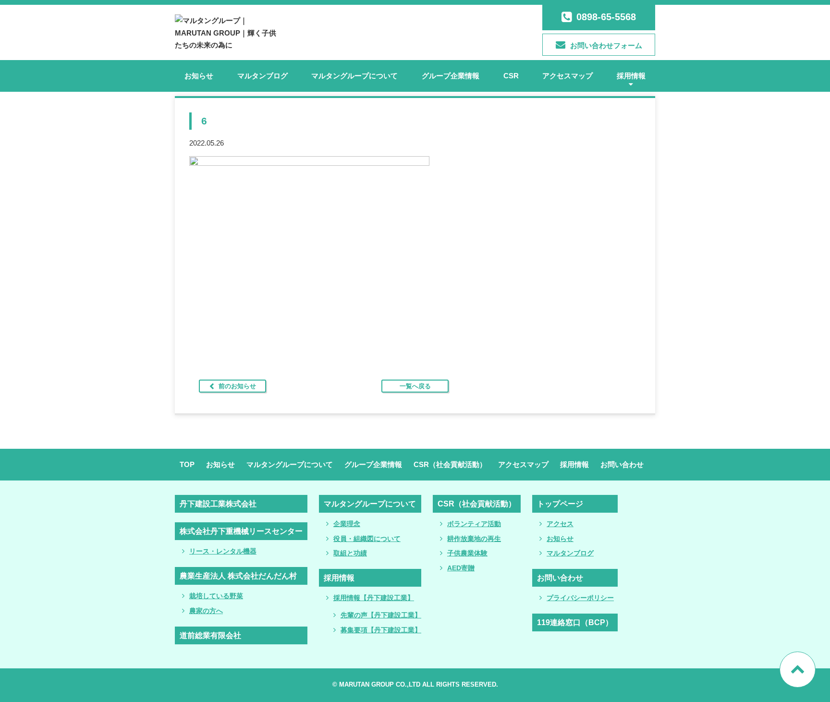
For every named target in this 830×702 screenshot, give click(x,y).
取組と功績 (350, 553)
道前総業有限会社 (210, 635)
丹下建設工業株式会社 (218, 504)
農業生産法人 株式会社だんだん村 (238, 576)
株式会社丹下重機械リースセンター (241, 531)
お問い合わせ (622, 464)
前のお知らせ (237, 386)
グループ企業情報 (450, 76)
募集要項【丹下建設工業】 (381, 630)
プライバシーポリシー (580, 598)
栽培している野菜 (216, 596)
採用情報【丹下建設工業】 (373, 598)
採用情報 (631, 76)
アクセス (560, 524)
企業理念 (346, 524)
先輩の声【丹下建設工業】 (381, 615)
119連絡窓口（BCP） (575, 622)
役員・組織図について (367, 538)
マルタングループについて (354, 76)
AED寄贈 (461, 568)
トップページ (560, 504)
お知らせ (198, 76)
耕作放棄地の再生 (474, 538)
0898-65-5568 (606, 17)
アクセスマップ (567, 76)
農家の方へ (206, 611)
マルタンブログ (262, 76)
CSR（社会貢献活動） (450, 464)
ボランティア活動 (474, 524)
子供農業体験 (467, 553)
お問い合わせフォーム (606, 45)
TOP (187, 464)
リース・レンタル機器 (222, 551)
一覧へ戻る (415, 386)
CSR (511, 76)
